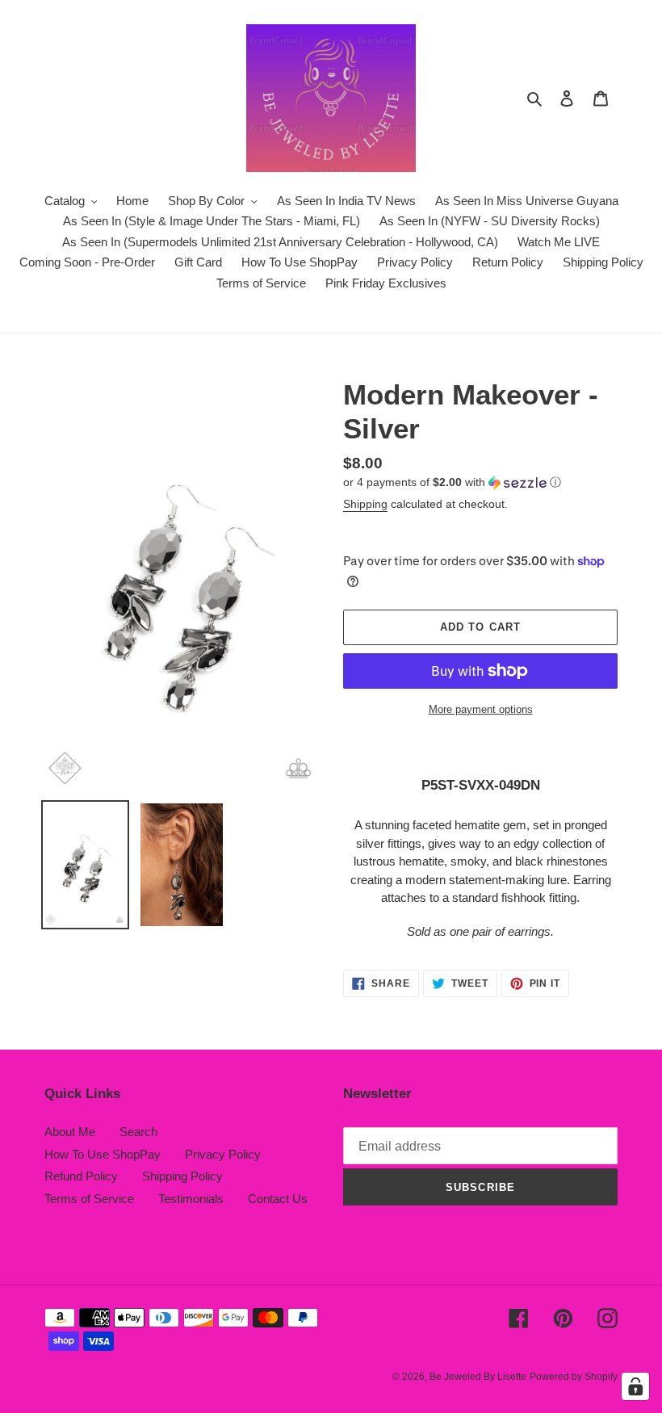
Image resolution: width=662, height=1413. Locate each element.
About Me (69, 1131)
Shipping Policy (182, 1176)
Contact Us (278, 1198)
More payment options (481, 709)
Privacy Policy (223, 1154)
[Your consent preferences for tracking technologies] (635, 1386)
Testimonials (191, 1198)
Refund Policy (81, 1176)
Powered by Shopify (574, 1376)
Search (138, 1131)
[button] (452, 482)
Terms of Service (89, 1198)
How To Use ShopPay (102, 1154)
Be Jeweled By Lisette (477, 1376)
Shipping (365, 503)
